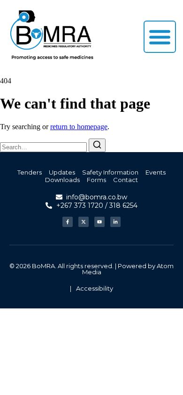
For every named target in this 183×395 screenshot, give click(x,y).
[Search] (97, 145)
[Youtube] (99, 222)
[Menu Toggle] (160, 37)
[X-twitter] (83, 222)
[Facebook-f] (67, 222)
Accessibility (94, 288)
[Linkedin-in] (115, 222)
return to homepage (78, 127)
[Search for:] (44, 147)
